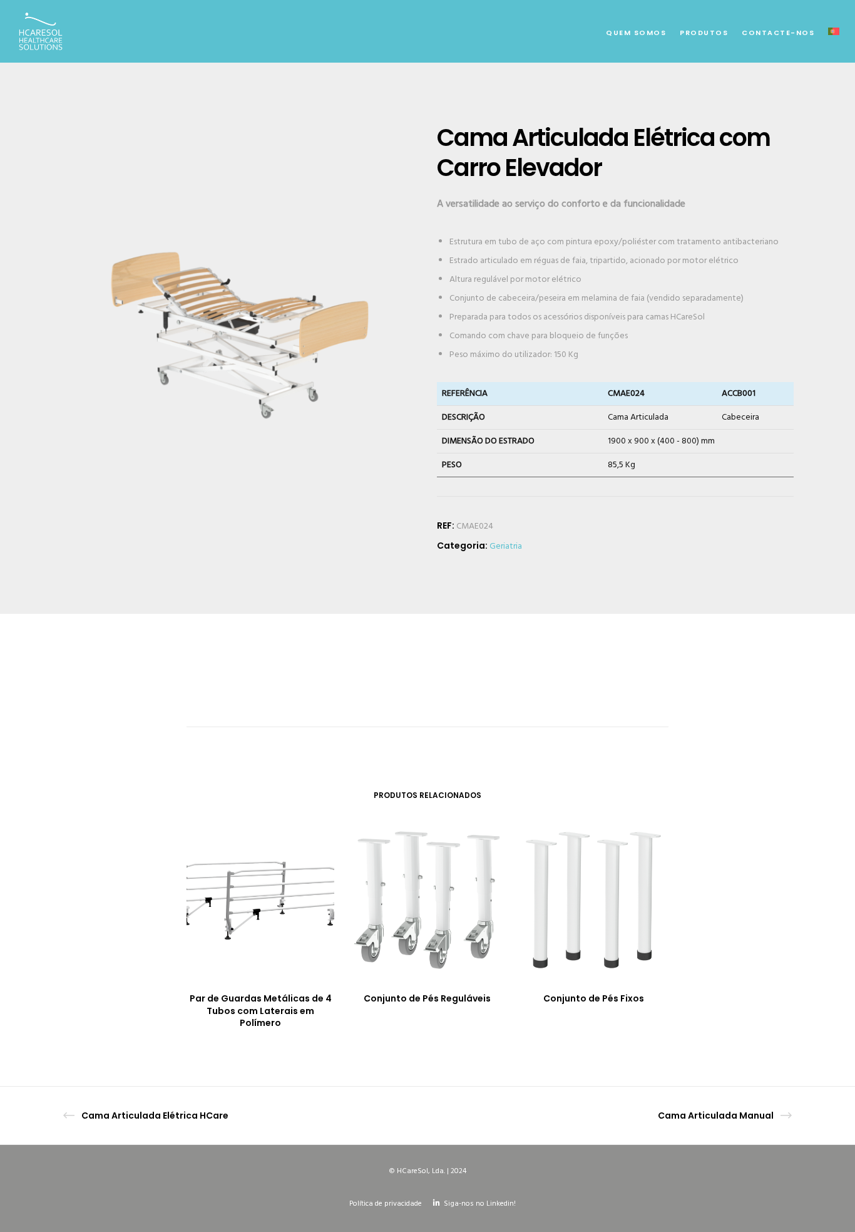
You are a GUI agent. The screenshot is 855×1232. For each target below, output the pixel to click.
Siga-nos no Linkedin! (480, 1204)
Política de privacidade (385, 1204)
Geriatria (505, 546)
